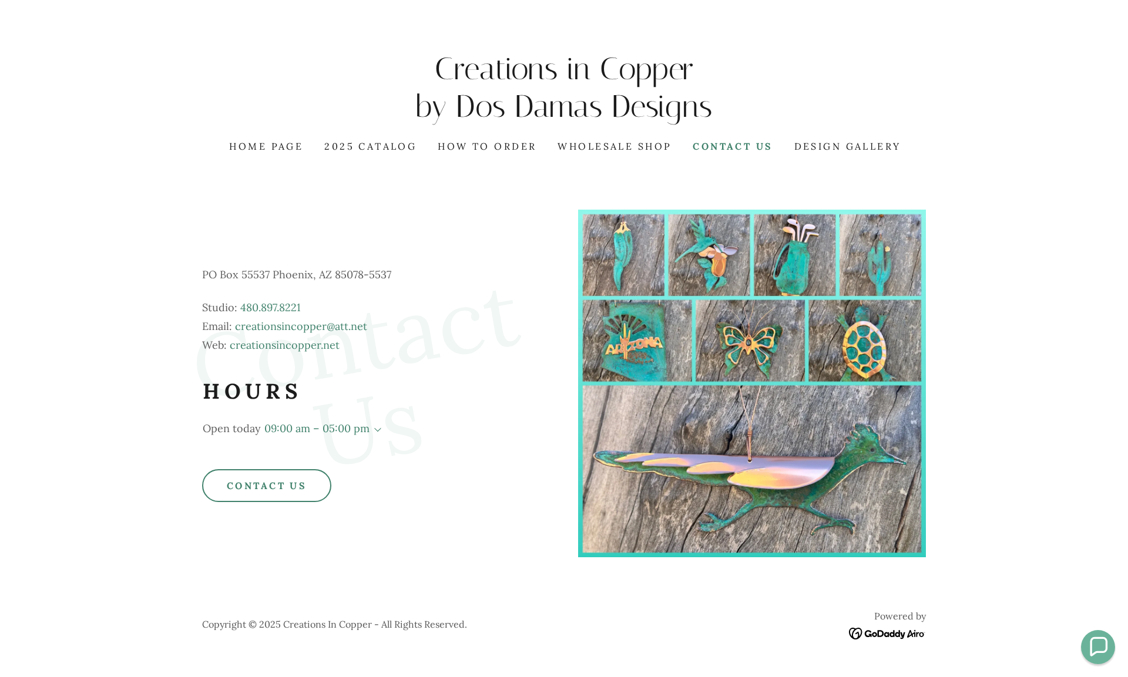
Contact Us (267, 485)
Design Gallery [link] (847, 146)
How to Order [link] (487, 146)
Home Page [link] (266, 146)
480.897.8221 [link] (270, 307)
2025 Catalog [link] (370, 146)
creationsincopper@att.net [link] (301, 326)
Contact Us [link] (733, 146)
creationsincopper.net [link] (285, 345)
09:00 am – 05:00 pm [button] (317, 428)
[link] (564, 113)
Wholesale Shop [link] (615, 146)
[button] (375, 430)
